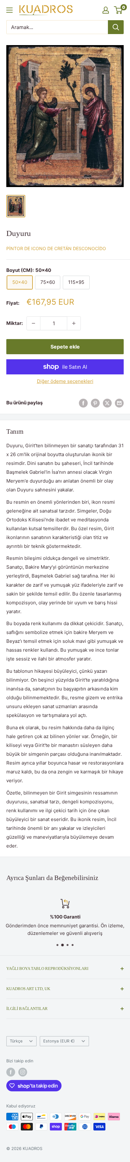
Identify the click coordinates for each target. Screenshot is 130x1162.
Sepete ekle (65, 346)
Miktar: (14, 323)
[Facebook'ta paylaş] (83, 403)
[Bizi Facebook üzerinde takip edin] (10, 1072)
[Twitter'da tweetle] (107, 403)
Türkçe (16, 1041)
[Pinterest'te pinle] (95, 403)
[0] (118, 10)
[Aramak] (116, 27)
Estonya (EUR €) (59, 1041)
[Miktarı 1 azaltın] (33, 323)
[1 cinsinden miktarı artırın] (73, 323)
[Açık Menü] (9, 10)
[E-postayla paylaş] (119, 403)
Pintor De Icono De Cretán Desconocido (56, 248)
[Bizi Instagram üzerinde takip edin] (22, 1072)
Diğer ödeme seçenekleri (65, 381)
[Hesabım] (106, 10)
